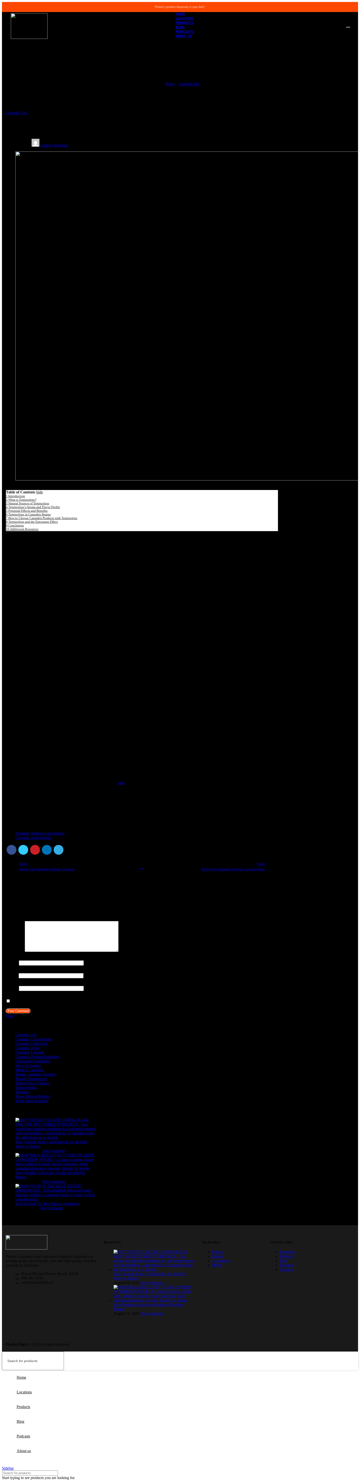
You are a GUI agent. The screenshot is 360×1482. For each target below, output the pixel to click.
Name (12, 963)
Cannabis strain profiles (33, 838)
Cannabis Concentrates (33, 1039)
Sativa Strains (25, 1087)
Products (286, 1256)
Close (10, 1016)
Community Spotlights (32, 1061)
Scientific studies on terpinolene (39, 833)
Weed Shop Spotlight (31, 1101)
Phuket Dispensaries (31, 1079)
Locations (287, 1252)
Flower (217, 1252)
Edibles (217, 1256)
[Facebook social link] (11, 850)
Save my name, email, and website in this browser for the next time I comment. (72, 1001)
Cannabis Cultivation (31, 1043)
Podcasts (286, 1265)
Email (12, 975)
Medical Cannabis (29, 1070)
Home (169, 84)
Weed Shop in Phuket (32, 1096)
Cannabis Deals (27, 1048)
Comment (15, 950)
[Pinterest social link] (35, 850)
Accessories (221, 1261)
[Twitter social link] (23, 850)
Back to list (142, 866)
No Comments (53, 1151)
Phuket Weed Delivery (32, 1083)
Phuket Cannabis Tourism (35, 1074)
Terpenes (22, 1092)
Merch (217, 1265)
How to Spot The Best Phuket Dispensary (47, 1204)
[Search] (348, 25)
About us (287, 1269)
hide (39, 492)
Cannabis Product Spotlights (37, 1057)
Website (12, 988)
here (121, 783)
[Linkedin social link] (47, 850)
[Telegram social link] (58, 850)
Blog (283, 1261)
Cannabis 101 (189, 84)
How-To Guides (28, 1065)
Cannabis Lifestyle (29, 1052)
